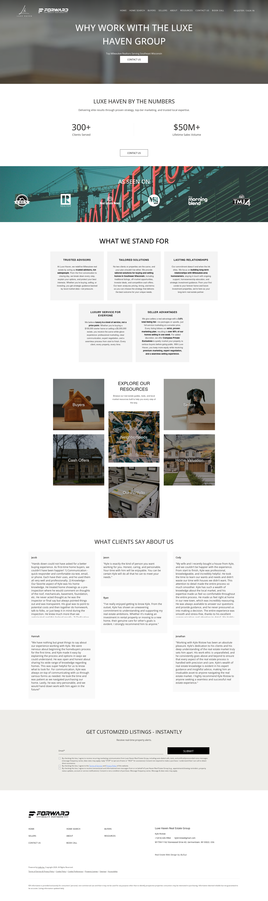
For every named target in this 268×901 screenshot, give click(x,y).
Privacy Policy (111, 766)
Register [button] (239, 10)
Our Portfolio (134, 492)
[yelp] (168, 848)
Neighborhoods (133, 437)
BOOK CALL (218, 10)
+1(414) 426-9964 (163, 838)
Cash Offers (78, 460)
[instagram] (174, 848)
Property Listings (91, 871)
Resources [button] (186, 10)
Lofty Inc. (41, 867)
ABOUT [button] (174, 10)
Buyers (79, 404)
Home (123, 10)
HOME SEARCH (137, 10)
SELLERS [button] (163, 10)
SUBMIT (188, 751)
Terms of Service (95, 766)
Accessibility (113, 871)
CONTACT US (202, 10)
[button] (24, 10)
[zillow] (163, 848)
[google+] (179, 848)
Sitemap (103, 871)
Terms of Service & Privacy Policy (41, 871)
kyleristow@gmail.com (185, 838)
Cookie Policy (61, 871)
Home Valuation (189, 460)
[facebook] (157, 848)
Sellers (189, 404)
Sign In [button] (250, 10)
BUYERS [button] (152, 10)
